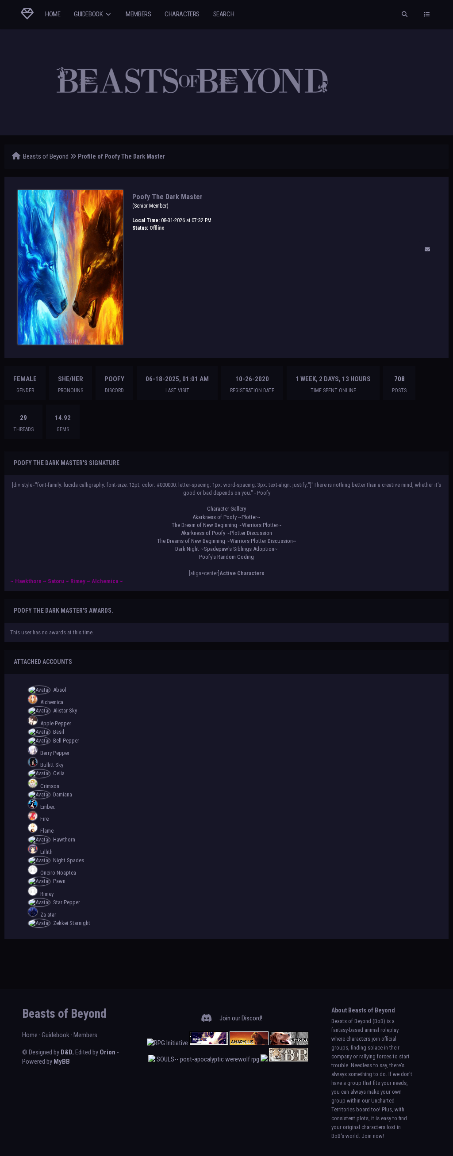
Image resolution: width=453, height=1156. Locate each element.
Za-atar (48, 914)
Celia (59, 773)
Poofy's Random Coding (226, 556)
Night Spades (68, 860)
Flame (47, 830)
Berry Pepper (54, 753)
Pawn (59, 881)
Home (52, 14)
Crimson (49, 786)
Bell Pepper (66, 740)
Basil (58, 731)
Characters (182, 14)
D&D (67, 1052)
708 (399, 379)
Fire (44, 818)
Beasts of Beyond (46, 156)
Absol (59, 689)
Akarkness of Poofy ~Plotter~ (226, 517)
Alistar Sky (65, 710)
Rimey (47, 894)
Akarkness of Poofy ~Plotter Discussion (226, 533)
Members (138, 14)
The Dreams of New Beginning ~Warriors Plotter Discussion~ (226, 541)
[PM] (427, 249)
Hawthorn (64, 839)
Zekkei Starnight (71, 923)
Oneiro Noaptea (58, 872)
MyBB (62, 1061)
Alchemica (51, 702)
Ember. (47, 807)
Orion (107, 1052)
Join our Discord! (240, 1018)
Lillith (46, 852)
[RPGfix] (208, 1043)
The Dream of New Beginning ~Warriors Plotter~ (227, 525)
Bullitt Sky (51, 765)
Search (223, 14)
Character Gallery (226, 508)
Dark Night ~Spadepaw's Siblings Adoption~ (226, 549)
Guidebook (89, 14)
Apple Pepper (55, 723)
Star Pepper (66, 902)
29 (23, 418)
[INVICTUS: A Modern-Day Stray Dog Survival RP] (289, 1043)
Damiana (62, 794)
